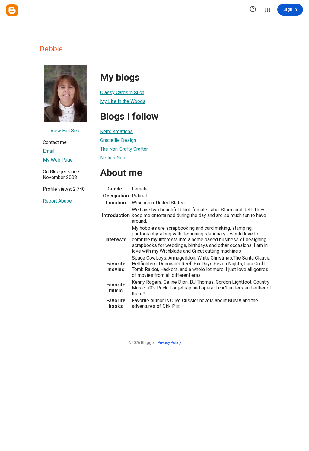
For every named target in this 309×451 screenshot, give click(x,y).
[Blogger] (12, 10)
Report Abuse (57, 201)
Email (48, 151)
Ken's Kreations (116, 131)
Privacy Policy (169, 342)
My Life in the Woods (122, 101)
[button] (253, 9)
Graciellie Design (118, 140)
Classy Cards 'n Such (122, 92)
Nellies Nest (113, 158)
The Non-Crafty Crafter (124, 149)
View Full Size (65, 130)
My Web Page (58, 160)
